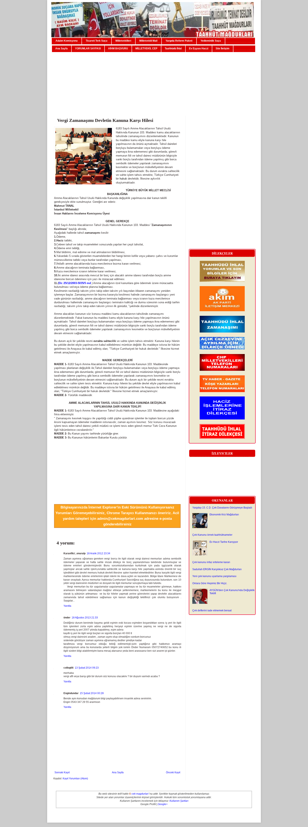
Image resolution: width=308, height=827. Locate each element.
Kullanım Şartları (179, 800)
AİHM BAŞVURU (118, 48)
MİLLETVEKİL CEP (146, 48)
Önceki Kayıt (173, 772)
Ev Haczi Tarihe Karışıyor (224, 541)
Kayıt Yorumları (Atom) (75, 778)
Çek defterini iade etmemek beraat (212, 610)
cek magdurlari (140, 793)
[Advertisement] (154, 82)
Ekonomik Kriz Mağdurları (224, 514)
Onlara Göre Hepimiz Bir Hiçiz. (209, 583)
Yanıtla (67, 605)
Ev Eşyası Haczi (198, 48)
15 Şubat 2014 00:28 (92, 693)
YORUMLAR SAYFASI (88, 48)
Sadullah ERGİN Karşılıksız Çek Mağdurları (217, 569)
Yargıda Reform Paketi (179, 40)
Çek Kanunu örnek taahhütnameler (212, 534)
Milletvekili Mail (148, 40)
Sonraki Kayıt (62, 772)
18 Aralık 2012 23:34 (98, 553)
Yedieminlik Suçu (211, 40)
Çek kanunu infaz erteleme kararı (211, 562)
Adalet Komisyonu (67, 40)
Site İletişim (222, 48)
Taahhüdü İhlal (173, 48)
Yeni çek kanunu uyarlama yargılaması (214, 576)
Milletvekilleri (123, 40)
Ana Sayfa (61, 48)
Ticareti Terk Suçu (96, 40)
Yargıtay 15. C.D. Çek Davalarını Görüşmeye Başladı (222, 507)
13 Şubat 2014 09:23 (87, 667)
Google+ (163, 804)
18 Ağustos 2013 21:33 (85, 617)
